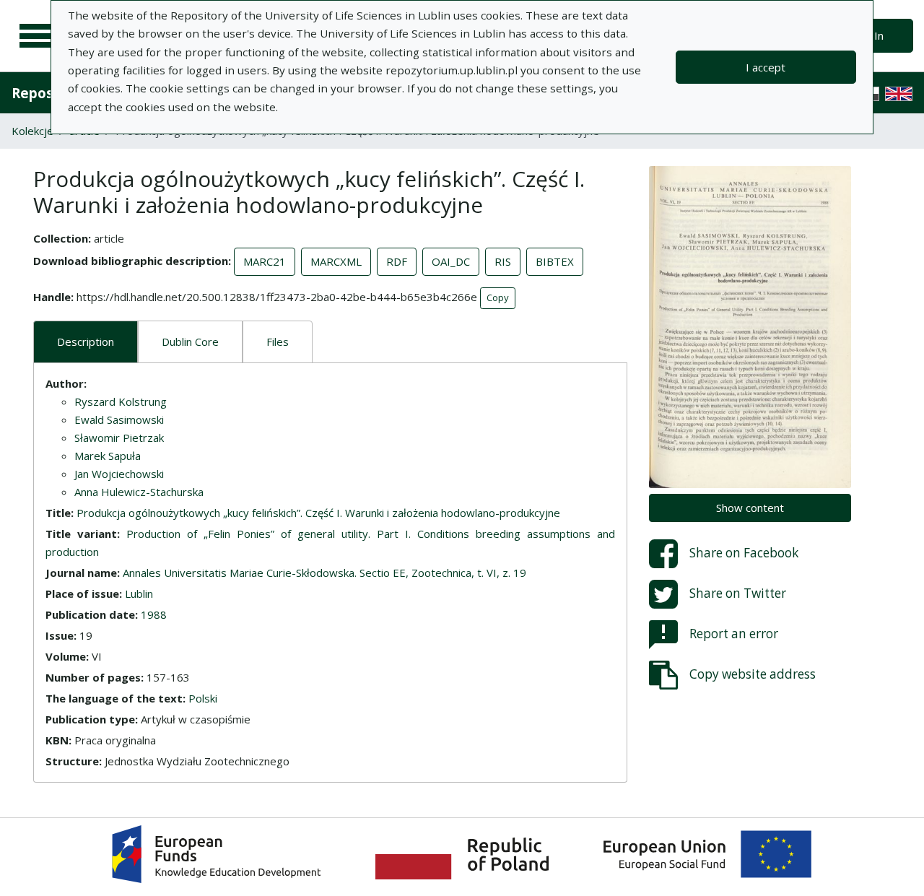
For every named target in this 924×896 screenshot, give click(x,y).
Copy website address (752, 674)
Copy (498, 297)
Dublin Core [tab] (190, 341)
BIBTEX (555, 261)
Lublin (139, 593)
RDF (396, 261)
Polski (202, 698)
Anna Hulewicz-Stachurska (139, 491)
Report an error (733, 633)
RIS (502, 261)
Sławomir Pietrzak (119, 437)
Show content (750, 507)
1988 (154, 614)
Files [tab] (277, 341)
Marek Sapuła (107, 455)
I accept (765, 67)
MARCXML (336, 261)
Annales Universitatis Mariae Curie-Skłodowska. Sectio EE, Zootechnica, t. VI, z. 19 (324, 572)
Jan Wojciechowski (119, 473)
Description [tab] (85, 341)
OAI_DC (451, 261)
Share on (743, 552)
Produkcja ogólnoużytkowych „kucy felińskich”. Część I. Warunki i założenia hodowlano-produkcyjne (318, 512)
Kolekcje (32, 130)
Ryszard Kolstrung (120, 401)
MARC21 (264, 261)
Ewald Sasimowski (119, 419)
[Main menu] (37, 36)
